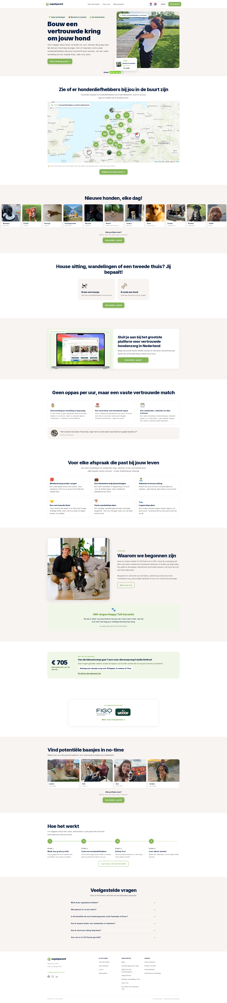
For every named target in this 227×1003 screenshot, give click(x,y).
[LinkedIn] (57, 976)
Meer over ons (126, 585)
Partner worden (150, 966)
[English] (155, 4)
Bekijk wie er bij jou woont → (113, 172)
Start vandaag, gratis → (60, 61)
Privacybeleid (149, 969)
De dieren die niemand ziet (130, 988)
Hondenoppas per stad (130, 966)
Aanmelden (174, 4)
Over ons (106, 4)
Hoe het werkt (93, 4)
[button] (89, 152)
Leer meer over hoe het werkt (113, 864)
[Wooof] (123, 712)
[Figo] (104, 712)
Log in (163, 4)
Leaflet (158, 162)
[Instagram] (53, 976)
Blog (123, 962)
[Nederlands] (151, 4)
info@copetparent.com (56, 972)
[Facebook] (49, 976)
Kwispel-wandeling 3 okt (131, 979)
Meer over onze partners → (113, 720)
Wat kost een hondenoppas (127, 970)
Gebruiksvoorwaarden (152, 973)
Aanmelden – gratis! (113, 240)
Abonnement (118, 4)
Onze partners (149, 962)
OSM (177, 162)
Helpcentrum (126, 975)
